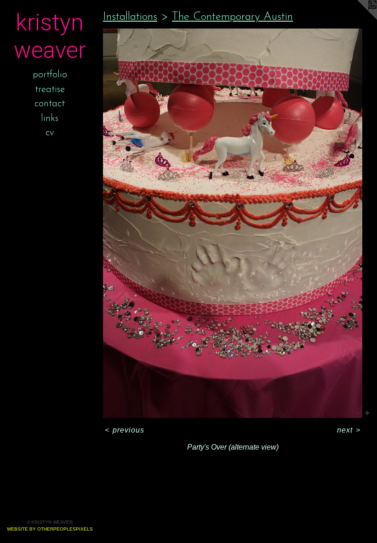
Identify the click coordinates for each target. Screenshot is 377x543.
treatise (50, 89)
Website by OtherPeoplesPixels (50, 528)
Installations (130, 17)
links (49, 118)
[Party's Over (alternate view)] (232, 223)
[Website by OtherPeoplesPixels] (358, 18)
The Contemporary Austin (232, 17)
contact (49, 104)
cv (50, 133)
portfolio (50, 75)
